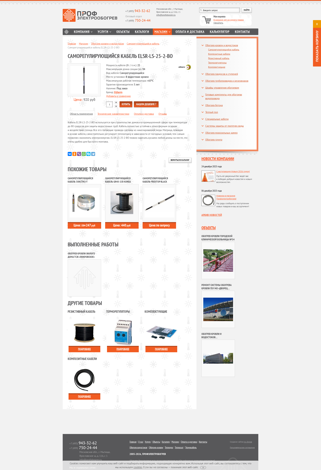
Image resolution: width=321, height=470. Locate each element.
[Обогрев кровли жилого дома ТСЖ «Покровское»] (84, 277)
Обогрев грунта (213, 139)
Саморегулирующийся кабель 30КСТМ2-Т (80, 180)
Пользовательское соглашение (242, 447)
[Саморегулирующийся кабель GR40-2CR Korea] (122, 202)
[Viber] (79, 154)
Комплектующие (216, 67)
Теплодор (169, 447)
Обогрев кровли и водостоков (107, 43)
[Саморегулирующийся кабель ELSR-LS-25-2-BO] (84, 79)
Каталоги (142, 32)
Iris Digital (248, 442)
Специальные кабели (217, 119)
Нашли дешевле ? (146, 104)
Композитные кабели (219, 53)
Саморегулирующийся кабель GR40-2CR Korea (118, 180)
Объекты (123, 32)
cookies (138, 467)
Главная (66, 32)
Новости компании (217, 158)
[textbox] (219, 10)
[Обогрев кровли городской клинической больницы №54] (218, 260)
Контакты (242, 32)
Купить (126, 104)
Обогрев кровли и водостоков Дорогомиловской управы (216, 337)
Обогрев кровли (156, 447)
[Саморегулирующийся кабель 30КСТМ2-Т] (84, 202)
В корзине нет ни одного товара (228, 19)
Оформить (218, 22)
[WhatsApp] (84, 154)
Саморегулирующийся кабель (143, 43)
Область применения (81, 113)
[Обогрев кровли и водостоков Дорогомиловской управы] (218, 358)
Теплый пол (211, 112)
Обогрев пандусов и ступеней (221, 74)
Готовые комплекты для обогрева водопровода (223, 96)
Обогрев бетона (214, 105)
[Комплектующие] (161, 332)
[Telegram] (93, 154)
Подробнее (84, 349)
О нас (140, 442)
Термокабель (191, 447)
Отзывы (162, 113)
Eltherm (118, 92)
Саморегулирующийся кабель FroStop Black (155, 180)
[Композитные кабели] (84, 379)
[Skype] (88, 154)
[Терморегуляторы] (123, 332)
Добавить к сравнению (118, 96)
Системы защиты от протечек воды (224, 125)
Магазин (161, 32)
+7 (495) (137, 11)
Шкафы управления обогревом (222, 87)
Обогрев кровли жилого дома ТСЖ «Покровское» (81, 255)
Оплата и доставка (190, 32)
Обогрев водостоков (138, 447)
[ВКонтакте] (70, 154)
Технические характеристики (113, 113)
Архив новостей (211, 215)
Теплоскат (179, 447)
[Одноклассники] (74, 154)
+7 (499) (137, 20)
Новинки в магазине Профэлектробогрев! (226, 197)
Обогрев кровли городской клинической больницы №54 (218, 237)
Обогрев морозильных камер (221, 132)
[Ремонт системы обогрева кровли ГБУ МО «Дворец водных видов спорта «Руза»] (218, 309)
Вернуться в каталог (180, 160)
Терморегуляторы (217, 62)
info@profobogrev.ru (166, 15)
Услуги (103, 32)
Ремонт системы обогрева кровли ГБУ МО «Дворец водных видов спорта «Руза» (217, 288)
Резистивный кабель (218, 58)
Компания (82, 32)
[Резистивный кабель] (84, 332)
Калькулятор (220, 32)
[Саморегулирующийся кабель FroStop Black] (159, 202)
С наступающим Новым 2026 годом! (233, 171)
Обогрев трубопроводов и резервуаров (226, 80)
